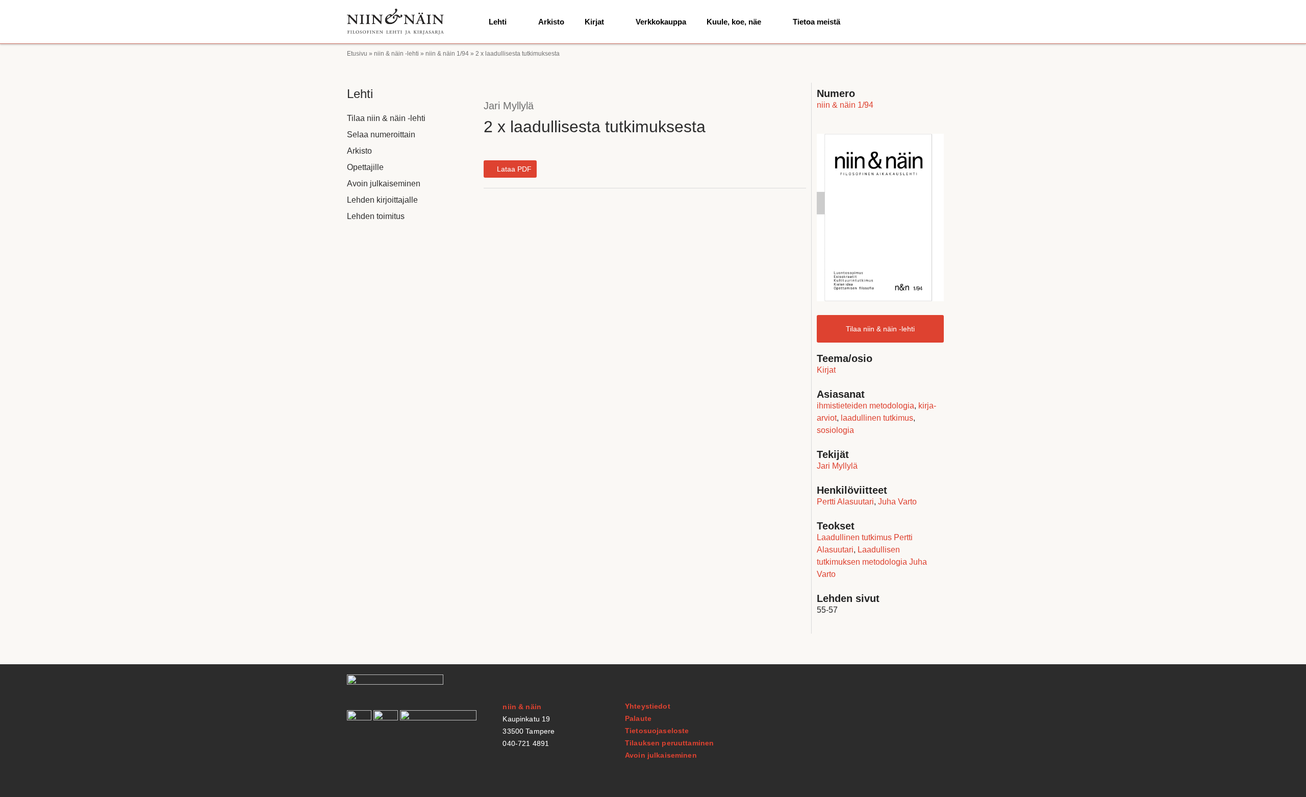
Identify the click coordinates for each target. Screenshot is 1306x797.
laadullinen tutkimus (877, 418)
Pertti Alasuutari (845, 501)
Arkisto (551, 21)
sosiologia (835, 430)
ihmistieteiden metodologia (865, 405)
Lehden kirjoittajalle (382, 200)
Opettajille (365, 167)
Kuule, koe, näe (734, 21)
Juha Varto (897, 501)
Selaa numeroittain (381, 134)
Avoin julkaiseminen (383, 183)
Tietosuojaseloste (657, 731)
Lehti (498, 21)
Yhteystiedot (647, 706)
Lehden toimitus (376, 216)
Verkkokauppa (661, 21)
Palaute (638, 718)
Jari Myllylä (509, 105)
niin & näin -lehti (396, 53)
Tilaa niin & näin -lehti (386, 118)
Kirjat (594, 21)
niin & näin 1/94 (447, 53)
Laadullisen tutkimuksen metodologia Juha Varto (872, 561)
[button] (510, 169)
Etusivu (357, 53)
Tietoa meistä (816, 21)
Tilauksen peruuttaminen (669, 743)
